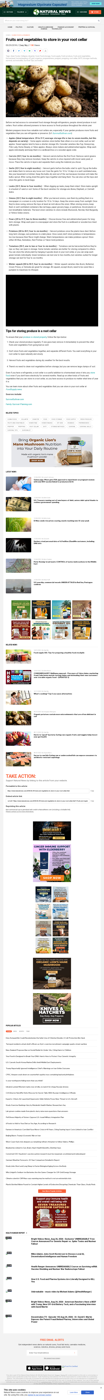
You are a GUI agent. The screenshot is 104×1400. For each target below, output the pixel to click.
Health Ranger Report (15, 1233)
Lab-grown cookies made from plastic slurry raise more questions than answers (37, 1111)
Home (10, 27)
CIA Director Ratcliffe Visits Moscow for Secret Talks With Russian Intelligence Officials (41, 1093)
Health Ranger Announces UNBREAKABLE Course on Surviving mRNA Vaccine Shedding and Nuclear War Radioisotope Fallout (64, 1267)
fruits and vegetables (81, 56)
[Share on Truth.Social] (35, 50)
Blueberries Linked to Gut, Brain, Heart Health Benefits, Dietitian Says (33, 1148)
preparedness (48, 58)
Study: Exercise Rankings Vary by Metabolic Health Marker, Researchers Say (36, 1105)
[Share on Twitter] (19, 50)
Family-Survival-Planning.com (19, 404)
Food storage (45, 56)
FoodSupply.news (14, 389)
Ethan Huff (47, 579)
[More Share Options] (45, 50)
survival (9, 60)
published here (46, 1382)
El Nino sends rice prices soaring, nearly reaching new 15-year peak (61, 521)
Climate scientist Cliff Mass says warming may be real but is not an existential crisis (38, 1178)
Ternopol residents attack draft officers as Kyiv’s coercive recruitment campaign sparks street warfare (46, 1044)
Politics (19, 27)
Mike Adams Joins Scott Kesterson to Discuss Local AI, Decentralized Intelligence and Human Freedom (57, 1255)
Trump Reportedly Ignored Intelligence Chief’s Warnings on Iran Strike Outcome (38, 1068)
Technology (57, 29)
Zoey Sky (23, 45)
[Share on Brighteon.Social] (8, 50)
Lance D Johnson (49, 477)
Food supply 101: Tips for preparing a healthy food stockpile (59, 653)
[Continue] (74, 1353)
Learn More (74, 1392)
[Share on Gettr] (40, 50)
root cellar (73, 58)
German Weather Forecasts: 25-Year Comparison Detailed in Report (33, 1160)
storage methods (90, 58)
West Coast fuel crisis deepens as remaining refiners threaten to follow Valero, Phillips (40, 1142)
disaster (31, 56)
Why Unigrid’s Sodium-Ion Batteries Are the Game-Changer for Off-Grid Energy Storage (41, 1172)
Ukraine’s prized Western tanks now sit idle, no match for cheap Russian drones (37, 1087)
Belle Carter (47, 497)
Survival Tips (29, 60)
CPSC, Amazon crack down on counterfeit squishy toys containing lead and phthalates (40, 1074)
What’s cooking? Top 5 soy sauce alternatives (53, 694)
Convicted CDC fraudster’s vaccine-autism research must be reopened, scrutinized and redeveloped (45, 1154)
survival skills (18, 60)
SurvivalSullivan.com (62, 133)
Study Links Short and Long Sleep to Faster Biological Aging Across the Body (36, 1166)
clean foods (15, 56)
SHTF (80, 58)
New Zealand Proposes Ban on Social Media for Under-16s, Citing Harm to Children (38, 1050)
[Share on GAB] (29, 50)
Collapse (24, 56)
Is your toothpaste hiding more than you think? (24, 1081)
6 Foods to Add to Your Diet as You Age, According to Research (31, 1123)
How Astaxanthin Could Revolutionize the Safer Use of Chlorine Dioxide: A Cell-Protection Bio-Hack (45, 1038)
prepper (58, 58)
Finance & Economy (66, 27)
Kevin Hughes (48, 559)
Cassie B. (46, 538)
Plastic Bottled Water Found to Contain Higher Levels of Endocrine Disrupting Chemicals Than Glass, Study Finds (50, 1184)
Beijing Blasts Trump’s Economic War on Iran (23, 1135)
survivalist (39, 60)
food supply (55, 56)
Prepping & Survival (86, 27)
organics (38, 58)
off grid (31, 58)
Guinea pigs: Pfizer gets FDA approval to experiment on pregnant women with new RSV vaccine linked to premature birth (64, 481)
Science (44, 29)
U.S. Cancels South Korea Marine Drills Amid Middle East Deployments (33, 1062)
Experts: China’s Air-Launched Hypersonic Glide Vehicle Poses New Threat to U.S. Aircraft (41, 1099)
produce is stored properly (35, 337)
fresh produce (67, 56)
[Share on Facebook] (13, 50)
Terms (63, 1375)
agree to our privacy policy (39, 1395)
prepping (65, 58)
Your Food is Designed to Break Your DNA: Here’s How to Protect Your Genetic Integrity (41, 1056)
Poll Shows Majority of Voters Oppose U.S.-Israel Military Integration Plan (35, 1117)
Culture (30, 27)
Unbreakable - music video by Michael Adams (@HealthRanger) (61, 1292)
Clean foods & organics (21, 35)
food (37, 56)
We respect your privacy (52, 1358)
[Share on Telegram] (24, 50)
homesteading (22, 58)
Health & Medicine (45, 27)
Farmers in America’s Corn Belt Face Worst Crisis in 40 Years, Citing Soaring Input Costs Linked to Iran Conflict (49, 1129)
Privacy (57, 1375)
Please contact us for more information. (20, 811)
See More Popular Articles (52, 1191)
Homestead (10, 58)
